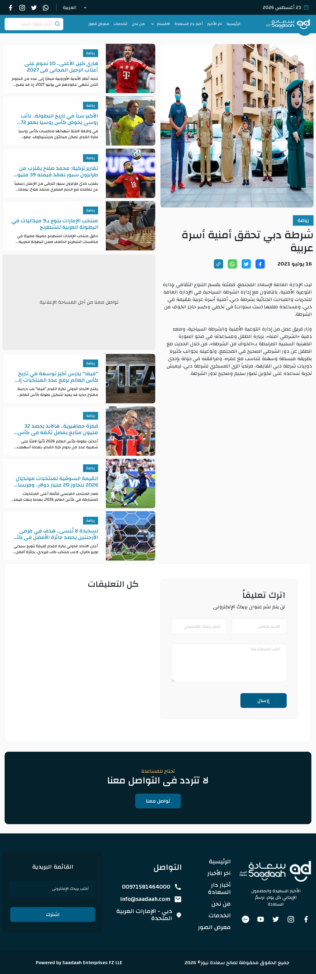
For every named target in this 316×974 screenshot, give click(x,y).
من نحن (138, 24)
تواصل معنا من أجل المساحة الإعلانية (79, 302)
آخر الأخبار (214, 24)
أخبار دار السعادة (188, 24)
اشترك (53, 914)
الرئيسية (233, 24)
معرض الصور (98, 24)
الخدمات (120, 24)
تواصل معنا (158, 801)
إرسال (263, 700)
